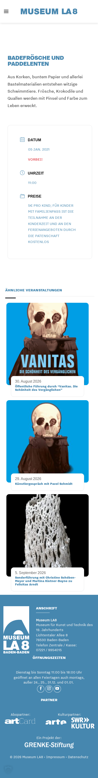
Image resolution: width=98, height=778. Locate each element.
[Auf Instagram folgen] (49, 689)
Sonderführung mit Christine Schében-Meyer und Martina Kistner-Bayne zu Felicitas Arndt (45, 580)
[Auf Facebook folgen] (40, 689)
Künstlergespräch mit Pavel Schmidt (43, 484)
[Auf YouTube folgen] (57, 689)
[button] (6, 11)
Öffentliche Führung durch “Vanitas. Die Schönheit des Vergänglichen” (46, 388)
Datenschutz (78, 757)
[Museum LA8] (49, 11)
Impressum (55, 757)
